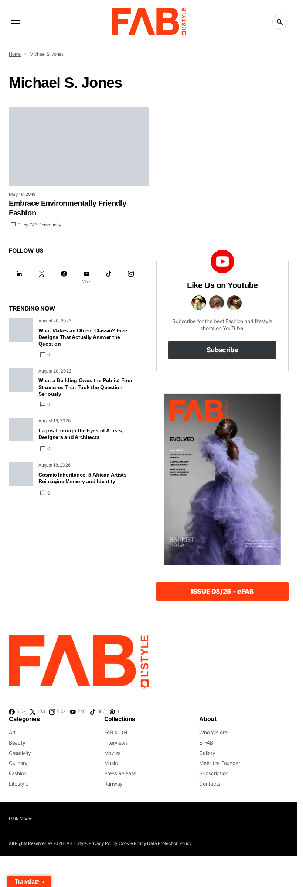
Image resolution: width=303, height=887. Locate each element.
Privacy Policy (103, 843)
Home (15, 54)
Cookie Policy (132, 843)
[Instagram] (131, 277)
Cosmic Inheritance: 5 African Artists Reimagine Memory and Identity (82, 478)
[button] (15, 22)
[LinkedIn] (19, 277)
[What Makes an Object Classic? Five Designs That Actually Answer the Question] (21, 330)
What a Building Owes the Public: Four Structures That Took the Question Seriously (85, 386)
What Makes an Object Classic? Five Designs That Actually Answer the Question (82, 337)
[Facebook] (64, 277)
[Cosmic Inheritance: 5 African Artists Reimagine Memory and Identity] (21, 474)
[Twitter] (41, 277)
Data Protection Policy (169, 843)
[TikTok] (109, 277)
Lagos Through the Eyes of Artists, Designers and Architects (80, 433)
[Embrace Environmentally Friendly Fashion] (79, 146)
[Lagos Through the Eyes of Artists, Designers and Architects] (21, 429)
